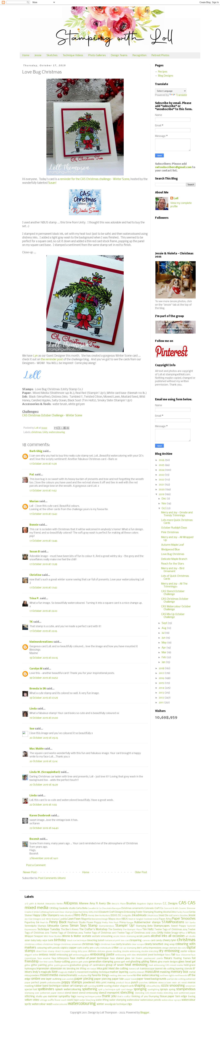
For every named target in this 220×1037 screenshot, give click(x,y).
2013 (162, 692)
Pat (31, 474)
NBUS (125, 919)
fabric (168, 955)
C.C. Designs (170, 903)
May (164, 642)
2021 (162, 484)
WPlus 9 (183, 933)
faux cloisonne (183, 955)
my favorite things (98, 975)
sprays (164, 989)
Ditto (91, 912)
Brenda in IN (37, 688)
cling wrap (169, 944)
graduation (75, 965)
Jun (164, 638)
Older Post (141, 872)
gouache (65, 965)
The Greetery (115, 929)
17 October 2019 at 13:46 (43, 540)
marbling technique (99, 972)
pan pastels (68, 979)
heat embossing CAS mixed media (166, 965)
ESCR (96, 912)
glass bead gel (186, 961)
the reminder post (52, 359)
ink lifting (81, 969)
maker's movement (78, 972)
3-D (26, 904)
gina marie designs (168, 962)
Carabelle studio (67, 908)
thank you (109, 996)
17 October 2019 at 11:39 (43, 463)
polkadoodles (54, 983)
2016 (162, 678)
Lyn (35, 355)
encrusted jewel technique (150, 955)
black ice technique (76, 940)
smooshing (177, 985)
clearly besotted (153, 944)
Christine (35, 575)
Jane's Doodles (180, 915)
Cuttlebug (44, 912)
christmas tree (107, 944)
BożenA (34, 839)
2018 (162, 668)
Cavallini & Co (94, 908)
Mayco (112, 919)
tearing (80, 997)
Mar (164, 652)
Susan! (52, 183)
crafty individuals (102, 948)
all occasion (176, 936)
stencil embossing (88, 993)
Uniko (154, 933)
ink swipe (91, 969)
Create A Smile (32, 912)
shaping (139, 985)
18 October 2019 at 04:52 (43, 678)
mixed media (49, 975)
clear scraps (138, 944)
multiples (82, 976)
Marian (34, 501)
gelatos (74, 962)
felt (133, 958)
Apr (164, 647)
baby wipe (42, 940)
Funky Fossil (183, 912)
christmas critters (33, 944)
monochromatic (68, 975)
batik (50, 940)
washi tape (73, 1000)
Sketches (52, 55)
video (36, 1000)
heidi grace (189, 965)
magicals (62, 972)
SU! (187, 923)
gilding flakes (149, 961)
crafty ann (88, 948)
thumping (154, 996)
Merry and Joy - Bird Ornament (172, 570)
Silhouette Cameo (57, 925)
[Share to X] (61, 428)
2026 (162, 460)
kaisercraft (134, 969)
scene (99, 986)
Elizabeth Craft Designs (111, 912)
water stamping (117, 1000)
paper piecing (83, 979)
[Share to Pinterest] (67, 428)
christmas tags (91, 944)
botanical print (112, 940)
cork (79, 948)
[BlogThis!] (58, 428)
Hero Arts (80, 915)
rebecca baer (164, 983)
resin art (176, 983)
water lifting (102, 1000)
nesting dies (115, 976)
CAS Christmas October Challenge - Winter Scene (52, 415)
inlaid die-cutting (118, 968)
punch (134, 982)
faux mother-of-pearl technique (89, 958)
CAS (182, 903)
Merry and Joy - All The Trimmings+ (174, 585)
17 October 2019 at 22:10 (43, 611)
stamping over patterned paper (41, 993)
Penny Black (58, 922)
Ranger (130, 923)
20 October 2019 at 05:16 (43, 738)
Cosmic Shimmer (187, 908)
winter (100, 1004)
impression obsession (49, 968)
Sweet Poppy (178, 926)
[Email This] (55, 428)
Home (25, 55)
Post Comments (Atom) (52, 878)
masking (165, 972)
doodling (117, 951)
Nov (164, 503)
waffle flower (54, 1000)
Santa (192, 923)
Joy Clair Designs (33, 919)
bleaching (92, 940)
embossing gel (64, 955)
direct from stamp (45, 951)
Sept (165, 623)
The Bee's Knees (69, 929)
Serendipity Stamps (35, 926)
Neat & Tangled (135, 919)
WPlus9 (191, 933)
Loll (176, 198)
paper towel (130, 979)
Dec (164, 498)
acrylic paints (143, 936)
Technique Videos (73, 55)
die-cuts (182, 948)
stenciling (127, 992)
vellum (28, 1000)
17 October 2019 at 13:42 (43, 514)
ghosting (135, 961)
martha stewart (137, 972)
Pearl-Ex (44, 923)
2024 (162, 470)
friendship (32, 961)
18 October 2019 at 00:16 (43, 658)
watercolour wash (42, 1004)
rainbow (153, 982)
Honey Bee (93, 915)
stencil (60, 993)
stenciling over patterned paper (179, 993)
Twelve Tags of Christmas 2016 (66, 933)
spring (172, 989)
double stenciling (149, 951)
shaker (115, 986)
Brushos (131, 903)
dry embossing (169, 951)
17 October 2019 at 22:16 (43, 631)
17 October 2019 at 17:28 (43, 564)
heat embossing (136, 965)
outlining (57, 979)
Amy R (94, 903)
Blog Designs (165, 75)
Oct (164, 508)
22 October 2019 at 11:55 (43, 804)
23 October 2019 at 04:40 (43, 828)
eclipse (191, 951)
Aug (164, 628)
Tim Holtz (147, 929)
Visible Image (171, 933)
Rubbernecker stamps (147, 922)
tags (73, 996)
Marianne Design (99, 919)
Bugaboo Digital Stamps (149, 904)
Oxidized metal (151, 919)
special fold (31, 989)
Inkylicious (152, 915)
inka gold (102, 968)
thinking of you (139, 996)
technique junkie (93, 997)
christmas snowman (71, 944)
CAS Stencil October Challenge (173, 593)
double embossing (131, 951)
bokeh (101, 940)
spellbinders (46, 989)
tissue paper (167, 996)
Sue (31, 728)
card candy (156, 940)
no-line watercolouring (146, 975)
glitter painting (39, 965)
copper (73, 947)
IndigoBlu (126, 915)
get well (125, 962)
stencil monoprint (109, 992)
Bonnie (33, 525)
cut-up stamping (127, 948)
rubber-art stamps (72, 986)
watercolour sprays (171, 1000)
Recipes (162, 71)
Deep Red (77, 912)
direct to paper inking (66, 951)
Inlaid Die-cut (166, 915)
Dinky (85, 912)
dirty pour (83, 951)
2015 (162, 683)
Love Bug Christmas (172, 554)
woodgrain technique (116, 1004)
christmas (36, 432)
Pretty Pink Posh (110, 923)
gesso (117, 962)
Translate (181, 95)
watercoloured (60, 1004)
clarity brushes (123, 944)
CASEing (53, 908)
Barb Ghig (35, 451)
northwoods (181, 976)
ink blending (69, 969)
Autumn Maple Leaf (172, 545)
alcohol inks (159, 936)
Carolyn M (35, 668)
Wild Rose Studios (52, 936)
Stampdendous (106, 926)
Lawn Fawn (74, 919)
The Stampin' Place (132, 930)
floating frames (182, 958)
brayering (136, 940)
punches (143, 983)
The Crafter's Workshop (93, 929)
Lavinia (63, 919)
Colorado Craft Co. (153, 908)
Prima (123, 922)
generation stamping (101, 961)
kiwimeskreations (41, 642)
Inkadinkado (139, 915)
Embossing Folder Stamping (138, 912)
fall (173, 954)
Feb (164, 657)
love (54, 972)
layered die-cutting (165, 969)
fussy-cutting (62, 961)
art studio (190, 936)
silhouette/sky (153, 986)
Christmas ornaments (132, 908)
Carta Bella (81, 908)
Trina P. (34, 598)
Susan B (34, 551)
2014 (162, 688)
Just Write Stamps (50, 919)
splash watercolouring (68, 989)
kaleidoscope (147, 969)
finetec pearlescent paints (149, 958)
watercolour (133, 1000)
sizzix (165, 985)
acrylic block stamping (124, 936)
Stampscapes (162, 925)
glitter (27, 965)
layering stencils (183, 969)
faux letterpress (60, 958)
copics (64, 947)
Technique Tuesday (48, 929)
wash (64, 1000)
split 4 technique (106, 990)
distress (92, 951)
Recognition (139, 55)
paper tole (118, 979)
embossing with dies (125, 955)
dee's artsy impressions (149, 948)
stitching (30, 996)
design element (169, 948)
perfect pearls (38, 982)
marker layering (119, 972)
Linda (33, 708)
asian (27, 940)
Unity (45, 432)
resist (184, 983)
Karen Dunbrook (40, 815)
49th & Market (36, 904)
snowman (190, 986)
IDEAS (113, 915)
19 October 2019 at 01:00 (43, 718)
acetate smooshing (102, 936)
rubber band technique (47, 986)
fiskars (168, 958)
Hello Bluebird (66, 915)
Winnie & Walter (71, 936)
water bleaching (87, 1000)
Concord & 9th (171, 908)
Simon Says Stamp (83, 925)
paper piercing (102, 979)
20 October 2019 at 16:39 (43, 784)
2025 (162, 465)
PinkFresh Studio (77, 922)
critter (115, 947)
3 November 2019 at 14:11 (43, 858)
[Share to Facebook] (64, 428)
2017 (162, 673)
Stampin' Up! (124, 925)
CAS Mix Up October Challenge (173, 616)
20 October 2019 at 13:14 (43, 761)
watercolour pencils (150, 1000)
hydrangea (30, 969)
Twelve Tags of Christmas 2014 (170, 929)
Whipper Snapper (34, 936)
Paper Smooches (183, 918)
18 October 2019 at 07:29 (43, 698)
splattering (89, 989)
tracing (191, 996)
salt (85, 986)
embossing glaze (81, 955)
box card (125, 940)
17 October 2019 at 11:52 (43, 490)
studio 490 (41, 996)
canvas (146, 940)
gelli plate (83, 962)
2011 (161, 702)
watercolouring (57, 432)
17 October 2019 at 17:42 (43, 587)
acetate (86, 936)
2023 (162, 474)
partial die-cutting (176, 979)
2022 (162, 479)
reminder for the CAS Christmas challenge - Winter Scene (94, 179)
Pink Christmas (170, 532)
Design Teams (119, 55)
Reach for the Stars (172, 563)
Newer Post (30, 872)
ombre (35, 979)
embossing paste (102, 954)
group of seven (115, 965)
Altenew (83, 903)
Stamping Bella (144, 926)
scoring (108, 986)
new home (127, 976)
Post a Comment (36, 865)
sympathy (64, 996)
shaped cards (127, 986)
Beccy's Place (118, 904)
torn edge (181, 996)
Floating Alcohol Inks (165, 912)
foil (193, 958)
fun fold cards (47, 962)
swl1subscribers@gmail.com (173, 167)
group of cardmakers (93, 965)
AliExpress (71, 903)
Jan (164, 662)
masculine (152, 972)
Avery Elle (104, 903)
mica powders (32, 975)
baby (33, 940)
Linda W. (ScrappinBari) (44, 772)
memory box (179, 972)
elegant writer (31, 955)
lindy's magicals (42, 972)
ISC (119, 915)
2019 (162, 494)
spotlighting (153, 990)
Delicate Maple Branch (174, 559)
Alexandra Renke (53, 904)
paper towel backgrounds (151, 979)
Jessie (37, 55)
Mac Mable (36, 748)
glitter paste (54, 965)
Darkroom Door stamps (60, 912)
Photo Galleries (97, 55)
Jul (163, 633)
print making (108, 982)
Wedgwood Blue (170, 549)
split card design (124, 990)
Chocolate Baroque (111, 908)
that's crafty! (124, 997)
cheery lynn (169, 940)
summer (53, 996)
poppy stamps (72, 982)
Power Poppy (94, 922)
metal (192, 972)
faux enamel (44, 958)
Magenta (86, 919)
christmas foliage (51, 944)
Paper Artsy (165, 919)
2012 (162, 697)
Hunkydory (104, 915)
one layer (46, 979)
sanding (92, 986)
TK (31, 622)
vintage (43, 1000)
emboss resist (47, 954)
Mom (118, 919)
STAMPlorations (173, 922)
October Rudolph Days (174, 527)
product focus (123, 983)
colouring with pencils (48, 948)
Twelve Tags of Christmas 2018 (133, 933)
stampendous (185, 989)
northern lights (167, 976)
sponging (140, 989)
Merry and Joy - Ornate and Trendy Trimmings (177, 514)
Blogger (144, 1012)
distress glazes (104, 951)
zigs (129, 1004)
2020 (162, 489)
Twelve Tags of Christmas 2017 (100, 933)
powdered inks (91, 982)
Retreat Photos (160, 55)
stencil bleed (71, 993)
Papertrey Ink (32, 922)
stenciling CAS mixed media (149, 993)
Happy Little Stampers (46, 915)
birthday (60, 940)
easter (184, 951)
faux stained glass (120, 958)
